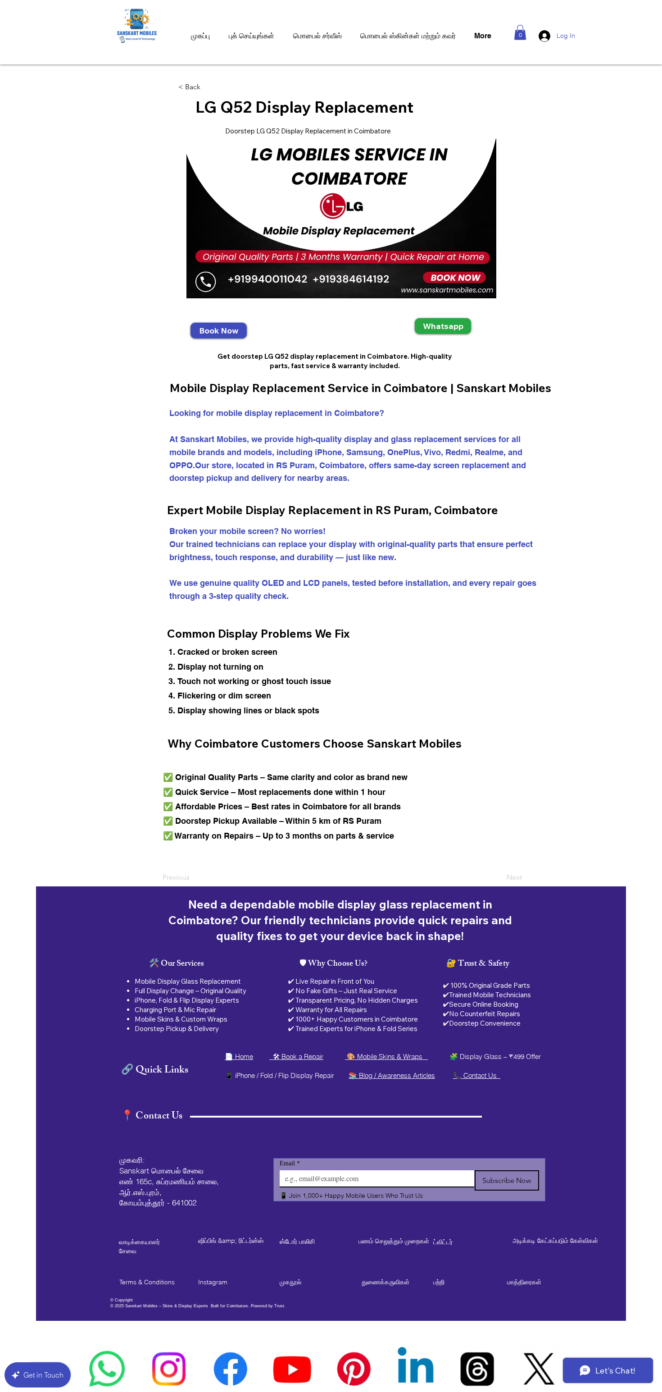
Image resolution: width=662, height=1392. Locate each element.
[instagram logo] (168, 1368)
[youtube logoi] (292, 1368)
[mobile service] (415, 1368)
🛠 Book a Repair (296, 1056)
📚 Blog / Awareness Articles (392, 1075)
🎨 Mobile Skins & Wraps (386, 1056)
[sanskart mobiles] (353, 1368)
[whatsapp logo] (107, 1368)
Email (290, 1163)
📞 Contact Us (476, 1075)
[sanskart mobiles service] (539, 1368)
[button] (520, 32)
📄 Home (239, 1056)
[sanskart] (477, 1368)
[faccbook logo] (230, 1368)
